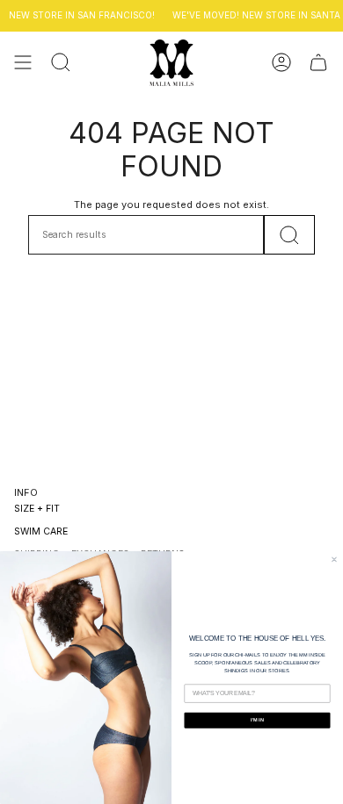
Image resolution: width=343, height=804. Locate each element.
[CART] (318, 62)
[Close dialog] (334, 559)
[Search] (289, 235)
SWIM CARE (41, 531)
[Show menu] (22, 62)
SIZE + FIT (37, 508)
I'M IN (257, 719)
